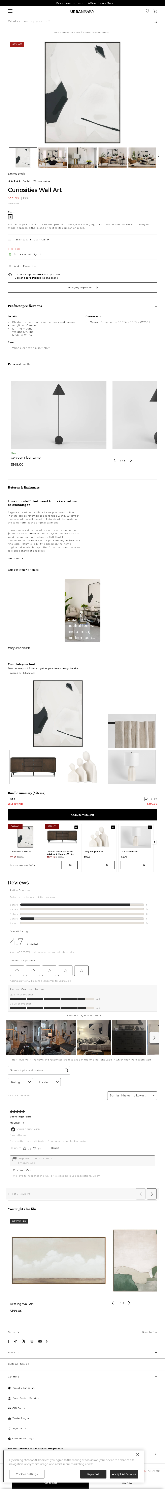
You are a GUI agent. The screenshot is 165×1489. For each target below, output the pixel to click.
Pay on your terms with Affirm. (85, 3)
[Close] (137, 1454)
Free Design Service (25, 1398)
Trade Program (21, 1418)
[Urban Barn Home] (82, 11)
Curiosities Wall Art (35, 189)
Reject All (93, 1474)
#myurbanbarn (19, 648)
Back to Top (149, 1332)
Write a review (41, 181)
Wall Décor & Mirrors (71, 33)
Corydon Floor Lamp (26, 457)
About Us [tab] (13, 1352)
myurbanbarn (21, 1428)
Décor (57, 33)
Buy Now (127, 1483)
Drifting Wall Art (22, 1304)
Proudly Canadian (23, 1388)
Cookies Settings (23, 1438)
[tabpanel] (58, 423)
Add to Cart (50, 1483)
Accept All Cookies (124, 1474)
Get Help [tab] (13, 1376)
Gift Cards (18, 1408)
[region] (73, 1466)
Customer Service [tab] (18, 1364)
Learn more (15, 558)
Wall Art (86, 33)
